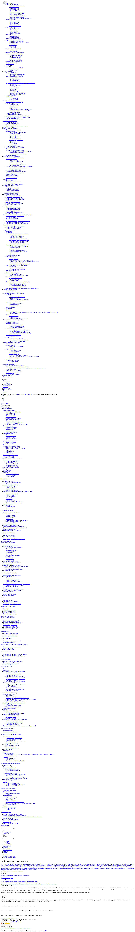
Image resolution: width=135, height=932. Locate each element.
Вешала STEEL (10, 559)
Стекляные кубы (10, 373)
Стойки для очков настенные (13, 209)
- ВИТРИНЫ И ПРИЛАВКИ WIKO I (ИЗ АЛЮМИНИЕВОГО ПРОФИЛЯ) (27, 368)
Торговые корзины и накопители (124, 865)
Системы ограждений (11, 311)
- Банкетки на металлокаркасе (16, 346)
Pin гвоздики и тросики (12, 743)
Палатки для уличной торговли (13, 227)
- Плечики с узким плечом (15, 162)
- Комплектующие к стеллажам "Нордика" (19, 330)
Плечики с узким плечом (12, 580)
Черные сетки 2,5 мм (11, 522)
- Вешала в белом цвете (14, 133)
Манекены (37, 864)
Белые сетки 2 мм (10, 515)
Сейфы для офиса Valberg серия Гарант (15, 784)
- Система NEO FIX (13, 91)
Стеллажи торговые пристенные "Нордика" (16, 778)
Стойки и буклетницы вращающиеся (15, 199)
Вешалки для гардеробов (12, 218)
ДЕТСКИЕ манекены (11, 34)
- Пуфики (11, 347)
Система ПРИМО (10, 486)
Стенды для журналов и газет (13, 202)
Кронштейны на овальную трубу (14, 502)
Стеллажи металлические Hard (13, 771)
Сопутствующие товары (9, 230)
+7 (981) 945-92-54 (27, 394)
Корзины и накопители (11, 213)
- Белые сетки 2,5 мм (14, 105)
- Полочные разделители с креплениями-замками (21, 260)
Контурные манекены (11, 62)
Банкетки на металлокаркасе (13, 793)
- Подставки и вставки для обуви (17, 242)
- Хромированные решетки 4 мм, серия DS (19, 110)
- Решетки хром (12, 108)
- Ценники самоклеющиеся (15, 278)
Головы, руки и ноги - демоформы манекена (23, 864)
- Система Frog (12, 90)
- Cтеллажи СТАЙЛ (14, 336)
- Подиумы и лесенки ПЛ (15, 235)
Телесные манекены (11, 442)
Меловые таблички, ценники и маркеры (16, 713)
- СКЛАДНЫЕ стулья (14, 354)
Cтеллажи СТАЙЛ (10, 780)
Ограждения (9, 308)
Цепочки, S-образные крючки (13, 228)
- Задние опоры (12, 257)
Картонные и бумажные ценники (14, 276)
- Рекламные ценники (14, 280)
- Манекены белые (13, 23)
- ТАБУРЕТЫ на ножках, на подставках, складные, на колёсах (24, 356)
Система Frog (9, 499)
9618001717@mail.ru (5, 395)
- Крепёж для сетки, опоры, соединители (35, 865)
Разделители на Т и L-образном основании (16, 701)
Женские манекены (10, 19)
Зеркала (5, 179)
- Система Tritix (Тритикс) (15, 81)
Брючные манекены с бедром (13, 419)
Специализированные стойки (10, 194)
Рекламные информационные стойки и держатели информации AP (22, 288)
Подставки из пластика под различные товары (17, 233)
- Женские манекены (14, 8)
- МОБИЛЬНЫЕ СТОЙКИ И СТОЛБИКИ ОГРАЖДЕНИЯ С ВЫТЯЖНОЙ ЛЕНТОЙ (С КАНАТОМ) (33, 312)
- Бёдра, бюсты (12, 47)
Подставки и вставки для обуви (13, 680)
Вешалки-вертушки (11, 582)
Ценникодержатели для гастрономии (15, 689)
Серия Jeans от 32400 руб (12, 462)
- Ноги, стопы (12, 46)
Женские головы (10, 456)
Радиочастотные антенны (12, 748)
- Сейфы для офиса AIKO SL (16, 338)
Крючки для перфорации (12, 322)
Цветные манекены (11, 443)
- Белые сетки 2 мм (13, 104)
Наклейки (8, 271)
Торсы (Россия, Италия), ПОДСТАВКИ (15, 448)
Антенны (8, 302)
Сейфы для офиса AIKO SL (12, 783)
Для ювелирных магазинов (9, 219)
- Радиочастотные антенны (15, 305)
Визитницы (9, 231)
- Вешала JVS (12, 141)
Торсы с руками (10, 450)
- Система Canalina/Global (15, 85)
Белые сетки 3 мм (10, 517)
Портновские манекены (12, 4)
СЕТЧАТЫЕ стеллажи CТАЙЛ (13, 335)
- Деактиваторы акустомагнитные (17, 295)
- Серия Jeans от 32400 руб (15, 56)
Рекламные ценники (11, 718)
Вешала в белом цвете (11, 548)
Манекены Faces (10, 64)
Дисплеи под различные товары (14, 197)
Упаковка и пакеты (8, 376)
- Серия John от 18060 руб (15, 59)
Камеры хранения (7, 375)
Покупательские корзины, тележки (108, 866)
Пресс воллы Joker (10, 506)
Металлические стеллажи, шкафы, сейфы (13, 319)
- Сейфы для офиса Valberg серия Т (17, 341)
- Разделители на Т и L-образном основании (19, 264)
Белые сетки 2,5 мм (10, 516)
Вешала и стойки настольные (13, 129)
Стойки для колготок (11, 155)
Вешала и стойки (112, 865)
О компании (6, 380)
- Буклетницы (12, 266)
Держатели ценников (11, 685)
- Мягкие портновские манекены (17, 12)
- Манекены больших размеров (16, 17)
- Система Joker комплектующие (17, 74)
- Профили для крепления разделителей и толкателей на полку (24, 261)
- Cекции (11, 362)
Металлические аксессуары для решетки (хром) (17, 116)
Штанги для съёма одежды (12, 176)
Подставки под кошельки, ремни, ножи (15, 679)
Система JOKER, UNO (11, 72)
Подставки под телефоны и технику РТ (15, 677)
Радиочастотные (10, 759)
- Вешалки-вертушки (14, 165)
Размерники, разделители (12, 175)
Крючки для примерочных (12, 189)
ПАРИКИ (8, 66)
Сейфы (8, 337)
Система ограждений (11, 755)
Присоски (8, 691)
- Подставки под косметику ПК (16, 236)
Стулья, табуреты (10, 349)
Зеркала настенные (10, 183)
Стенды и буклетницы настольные (14, 203)
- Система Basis (12, 84)
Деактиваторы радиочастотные (13, 739)
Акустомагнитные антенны (12, 745)
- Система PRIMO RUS (14, 79)
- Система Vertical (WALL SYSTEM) (17, 93)
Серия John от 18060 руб (12, 465)
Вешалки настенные (11, 217)
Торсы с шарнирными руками (13, 38)
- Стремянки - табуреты (14, 357)
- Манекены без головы (14, 24)
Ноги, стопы (9, 452)
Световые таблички (11, 290)
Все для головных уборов (7, 864)
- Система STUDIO (13, 80)
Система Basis (9, 492)
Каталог (6, 407)
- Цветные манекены (14, 37)
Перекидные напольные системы (14, 723)
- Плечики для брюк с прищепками (17, 164)
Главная (5, 855)
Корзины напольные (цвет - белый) (14, 569)
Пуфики (8, 794)
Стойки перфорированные (12, 113)
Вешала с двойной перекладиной (14, 547)
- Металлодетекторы (14, 304)
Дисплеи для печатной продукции (14, 195)
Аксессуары (9, 294)
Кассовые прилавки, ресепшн (13, 374)
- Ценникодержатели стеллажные (17, 250)
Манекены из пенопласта (12, 420)
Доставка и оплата (7, 384)
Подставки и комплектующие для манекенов (17, 424)
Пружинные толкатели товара (13, 700)
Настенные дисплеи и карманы (13, 706)
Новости (8, 383)
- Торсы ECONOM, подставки (16, 41)
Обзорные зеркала (10, 307)
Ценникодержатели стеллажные (14, 687)
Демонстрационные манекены (13, 412)
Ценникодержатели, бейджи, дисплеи (15, 245)
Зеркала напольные (10, 180)
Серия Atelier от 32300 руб (12, 461)
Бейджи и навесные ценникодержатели (15, 684)
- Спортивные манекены (15, 26)
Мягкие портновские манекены (13, 418)
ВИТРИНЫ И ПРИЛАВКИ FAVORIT (15, 365)
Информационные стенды (12, 724)
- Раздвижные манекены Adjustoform (18, 15)
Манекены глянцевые (11, 427)
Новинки (5, 387)
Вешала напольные (10, 131)
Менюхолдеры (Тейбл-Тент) (13, 255)
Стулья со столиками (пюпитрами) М (15, 802)
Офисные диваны (10, 808)
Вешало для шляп (10, 148)
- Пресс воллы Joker (13, 98)
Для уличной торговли (8, 224)
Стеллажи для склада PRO (12, 769)
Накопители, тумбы (11, 369)
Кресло (8, 359)
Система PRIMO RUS (11, 487)
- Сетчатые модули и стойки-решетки (55, 865)
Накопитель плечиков (11, 178)
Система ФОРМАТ (10, 496)
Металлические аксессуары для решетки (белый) (18, 117)
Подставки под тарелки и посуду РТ (15, 676)
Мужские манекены (11, 27)
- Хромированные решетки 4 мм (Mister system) (20, 109)
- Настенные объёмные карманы (17, 267)
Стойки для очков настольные (13, 207)
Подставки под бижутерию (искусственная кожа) (18, 221)
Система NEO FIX (10, 500)
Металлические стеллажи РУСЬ (14, 775)
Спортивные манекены (11, 432)
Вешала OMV (9, 557)
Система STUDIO (10, 489)
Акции (5, 392)
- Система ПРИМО (13, 78)
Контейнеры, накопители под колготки (15, 681)
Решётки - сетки (10, 103)
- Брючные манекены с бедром (16, 13)
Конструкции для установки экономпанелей (16, 126)
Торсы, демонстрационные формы (14, 40)
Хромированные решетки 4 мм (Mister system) (17, 520)
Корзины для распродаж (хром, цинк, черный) (17, 566)
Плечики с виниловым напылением (14, 585)
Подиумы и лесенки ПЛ (12, 672)
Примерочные (9, 186)
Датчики (8, 314)
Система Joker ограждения (12, 483)
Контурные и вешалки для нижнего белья (16, 171)
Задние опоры (9, 695)
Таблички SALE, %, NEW (12, 270)
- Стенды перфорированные (116, 864)
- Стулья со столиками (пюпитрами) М (18, 355)
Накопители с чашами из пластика (14, 146)
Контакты (5, 390)
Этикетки (8, 309)
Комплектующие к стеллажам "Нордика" (16, 774)
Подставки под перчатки (12, 675)
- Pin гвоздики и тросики (15, 300)
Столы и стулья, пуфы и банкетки (11, 342)
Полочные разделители (11, 256)
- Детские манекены (14, 7)
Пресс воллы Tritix (10, 507)
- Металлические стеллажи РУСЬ (17, 331)
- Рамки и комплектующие (15, 274)
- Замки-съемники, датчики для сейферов (19, 299)
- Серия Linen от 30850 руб (15, 60)
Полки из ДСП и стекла (9, 127)
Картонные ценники (11, 717)
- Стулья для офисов (14, 351)
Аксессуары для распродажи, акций (14, 212)
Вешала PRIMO (10, 560)
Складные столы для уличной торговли (15, 226)
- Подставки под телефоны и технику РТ (19, 240)
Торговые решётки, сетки (9, 857)
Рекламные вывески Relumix (13, 292)
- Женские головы (13, 50)
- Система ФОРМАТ (14, 88)
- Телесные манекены (14, 36)
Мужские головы (10, 457)
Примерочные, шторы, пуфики (10, 185)
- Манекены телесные (14, 22)
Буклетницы (9, 704)
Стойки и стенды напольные (13, 200)
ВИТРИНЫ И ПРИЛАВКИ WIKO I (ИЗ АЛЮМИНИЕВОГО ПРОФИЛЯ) (24, 817)
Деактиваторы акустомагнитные (14, 738)
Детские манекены (10, 413)
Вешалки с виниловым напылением (15, 157)
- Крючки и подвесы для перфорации (85, 864)
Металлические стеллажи (12, 323)
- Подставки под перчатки (15, 237)
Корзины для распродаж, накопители (15, 150)
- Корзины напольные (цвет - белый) (18, 154)
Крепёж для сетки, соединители (14, 114)
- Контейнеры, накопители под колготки (18, 243)
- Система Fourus (13, 86)
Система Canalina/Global (12, 494)
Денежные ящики (10, 321)
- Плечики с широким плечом (16, 161)
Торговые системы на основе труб (14, 76)
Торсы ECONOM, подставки (13, 447)
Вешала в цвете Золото (11, 554)
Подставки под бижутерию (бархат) (14, 222)
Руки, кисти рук (10, 451)
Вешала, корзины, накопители (10, 128)
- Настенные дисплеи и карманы (17, 269)
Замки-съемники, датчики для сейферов (15, 741)
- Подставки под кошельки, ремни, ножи (19, 241)
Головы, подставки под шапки (13, 48)
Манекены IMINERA (11, 417)
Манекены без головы (11, 431)
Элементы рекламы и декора (10, 289)
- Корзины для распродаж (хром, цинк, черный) (20, 151)
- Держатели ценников (14, 247)
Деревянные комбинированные (13, 170)
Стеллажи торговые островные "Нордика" (16, 777)
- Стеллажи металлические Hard (16, 327)
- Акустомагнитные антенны (16, 303)
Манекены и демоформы (9, 3)
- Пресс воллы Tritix (13, 99)
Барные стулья (9, 799)
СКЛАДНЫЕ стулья (11, 800)
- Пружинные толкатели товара (16, 262)
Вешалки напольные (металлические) (15, 216)
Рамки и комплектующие (12, 712)
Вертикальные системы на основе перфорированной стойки (20, 83)
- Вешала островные (14, 136)
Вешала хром (9, 552)
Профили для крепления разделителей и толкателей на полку (21, 699)
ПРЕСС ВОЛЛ (9, 97)
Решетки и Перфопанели (9, 856)
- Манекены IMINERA (14, 10)
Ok (46, 930)
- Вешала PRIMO (13, 145)
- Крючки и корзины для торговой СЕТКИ (14, 865)
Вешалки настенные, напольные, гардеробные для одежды (17, 214)
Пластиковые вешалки (11, 159)
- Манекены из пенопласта (15, 14)
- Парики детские (13, 70)
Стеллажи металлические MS (13, 770)
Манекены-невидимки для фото (14, 61)
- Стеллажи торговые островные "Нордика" (19, 332)
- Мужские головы (13, 51)
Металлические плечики (12, 586)
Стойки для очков (7, 205)
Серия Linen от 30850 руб (12, 466)
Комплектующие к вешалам (13, 555)
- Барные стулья (13, 352)
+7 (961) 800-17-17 (18, 394)
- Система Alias (12, 89)
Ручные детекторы (10, 740)
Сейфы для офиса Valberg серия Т (14, 785)
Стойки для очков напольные (13, 208)
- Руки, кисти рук (13, 45)
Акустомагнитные (10, 758)
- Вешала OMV (12, 142)
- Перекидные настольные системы (17, 284)
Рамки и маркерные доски (12, 273)
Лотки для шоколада (11, 696)
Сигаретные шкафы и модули (10, 193)
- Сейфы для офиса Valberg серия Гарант (18, 340)
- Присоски (11, 254)
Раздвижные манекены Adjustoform (14, 422)
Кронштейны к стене (11, 95)
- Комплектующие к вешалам (16, 140)
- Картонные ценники (14, 279)
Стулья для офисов (10, 798)
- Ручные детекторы (14, 298)
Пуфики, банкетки (10, 345)
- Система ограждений (14, 313)
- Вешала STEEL (13, 143)
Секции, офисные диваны (12, 360)
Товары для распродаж (8, 211)
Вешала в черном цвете (11, 550)
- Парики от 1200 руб (14, 69)
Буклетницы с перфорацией (13, 204)
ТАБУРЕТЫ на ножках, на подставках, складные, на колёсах (20, 803)
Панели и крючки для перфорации (14, 102)
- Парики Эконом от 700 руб (16, 67)
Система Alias (9, 497)
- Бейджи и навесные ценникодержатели (19, 246)
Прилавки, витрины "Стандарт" (14, 370)
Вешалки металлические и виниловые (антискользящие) (19, 166)
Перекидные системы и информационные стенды (18, 281)
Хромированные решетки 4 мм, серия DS (16, 521)
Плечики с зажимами (11, 174)
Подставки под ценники (12, 690)
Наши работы (6, 388)
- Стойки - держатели (14, 248)
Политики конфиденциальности (8, 928)
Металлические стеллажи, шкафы (114, 868)
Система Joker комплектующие (13, 482)
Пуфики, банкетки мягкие (12, 190)
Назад (5, 1)
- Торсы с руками (13, 43)
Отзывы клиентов (7, 389)
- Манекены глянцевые (14, 21)
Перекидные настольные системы (14, 722)
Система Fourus (10, 495)
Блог (7, 382)
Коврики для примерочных (12, 192)
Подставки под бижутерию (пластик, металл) (17, 223)
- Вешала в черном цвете (15, 135)
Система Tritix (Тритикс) (12, 490)
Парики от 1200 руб (11, 475)
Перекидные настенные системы (14, 720)
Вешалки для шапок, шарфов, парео (14, 173)
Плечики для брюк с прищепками (14, 581)
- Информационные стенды (15, 286)
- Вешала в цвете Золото (15, 138)
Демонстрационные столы (12, 343)
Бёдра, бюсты (9, 453)
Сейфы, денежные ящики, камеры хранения (26, 869)
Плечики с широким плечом (13, 579)
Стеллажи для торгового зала (13, 328)
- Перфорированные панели (69, 864)
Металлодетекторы (10, 746)
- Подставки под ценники (15, 252)
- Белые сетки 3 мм (13, 107)
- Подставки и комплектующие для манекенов (20, 18)
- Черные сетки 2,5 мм (14, 112)
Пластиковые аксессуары (12, 118)
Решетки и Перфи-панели (9, 100)
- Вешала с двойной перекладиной (17, 132)
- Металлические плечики (15, 169)
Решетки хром (9, 519)
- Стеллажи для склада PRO (15, 324)
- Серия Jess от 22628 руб (15, 57)
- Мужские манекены (14, 9)
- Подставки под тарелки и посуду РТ (18, 238)
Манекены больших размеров (13, 423)
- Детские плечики (13, 160)
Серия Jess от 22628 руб (12, 463)
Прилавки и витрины (8, 364)
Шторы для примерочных (12, 188)
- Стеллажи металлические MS (16, 326)
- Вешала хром (12, 137)
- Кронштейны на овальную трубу (17, 94)
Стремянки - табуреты (11, 804)
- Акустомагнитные (13, 316)
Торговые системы (7, 71)
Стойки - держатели (11, 686)
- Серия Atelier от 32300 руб (15, 55)
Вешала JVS (9, 556)
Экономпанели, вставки (12, 122)
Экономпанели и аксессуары (10, 121)
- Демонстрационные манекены (16, 5)
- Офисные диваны (13, 361)
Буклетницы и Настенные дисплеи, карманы (17, 265)
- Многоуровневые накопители (16, 152)
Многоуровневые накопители (13, 567)
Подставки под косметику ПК (13, 674)
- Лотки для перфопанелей (102, 864)
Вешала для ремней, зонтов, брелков (15, 147)
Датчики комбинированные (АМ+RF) (15, 760)
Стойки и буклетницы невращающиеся (15, 198)
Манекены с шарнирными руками (14, 53)
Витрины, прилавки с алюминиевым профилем (17, 366)
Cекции (8, 809)
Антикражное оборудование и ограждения (13, 293)
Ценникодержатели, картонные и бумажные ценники (42, 866)
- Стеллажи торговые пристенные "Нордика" (20, 333)
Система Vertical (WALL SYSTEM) (14, 501)
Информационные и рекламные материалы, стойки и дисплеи (85, 866)
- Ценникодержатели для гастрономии (18, 251)
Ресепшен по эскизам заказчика (13, 371)
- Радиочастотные (13, 317)
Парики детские (10, 476)
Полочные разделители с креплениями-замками (17, 698)
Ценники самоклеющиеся (12, 715)
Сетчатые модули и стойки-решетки (15, 119)
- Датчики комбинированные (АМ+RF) (18, 318)
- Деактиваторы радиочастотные (17, 297)
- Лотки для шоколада (14, 259)
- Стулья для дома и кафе (15, 350)
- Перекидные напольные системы (17, 285)
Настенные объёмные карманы (13, 705)
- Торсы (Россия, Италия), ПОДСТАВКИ (19, 42)
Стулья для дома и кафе (11, 797)
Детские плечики (10, 577)
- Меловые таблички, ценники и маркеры (19, 275)
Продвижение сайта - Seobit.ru (23, 928)
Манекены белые (10, 429)
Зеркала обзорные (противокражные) (15, 184)
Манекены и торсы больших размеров (15, 52)
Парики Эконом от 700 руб (12, 474)
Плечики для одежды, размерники (11, 156)
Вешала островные (10, 551)
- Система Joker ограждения (15, 75)
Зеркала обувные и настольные (13, 181)
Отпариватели (9, 65)
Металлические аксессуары (12, 124)
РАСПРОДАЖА (7, 385)
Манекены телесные (11, 428)
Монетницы (9, 232)
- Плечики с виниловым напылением (18, 167)
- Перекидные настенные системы (17, 283)
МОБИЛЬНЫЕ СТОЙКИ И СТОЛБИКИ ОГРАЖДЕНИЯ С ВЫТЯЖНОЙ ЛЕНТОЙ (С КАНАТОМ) (30, 754)
